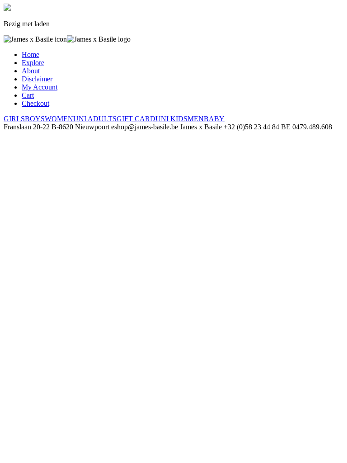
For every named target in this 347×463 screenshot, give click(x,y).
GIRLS (14, 119)
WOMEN (59, 119)
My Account (39, 87)
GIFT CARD (136, 119)
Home (30, 54)
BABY (214, 119)
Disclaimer (37, 79)
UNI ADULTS (95, 119)
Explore (33, 62)
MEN (196, 119)
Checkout (35, 103)
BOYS (35, 119)
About (31, 71)
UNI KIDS (171, 119)
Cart (28, 95)
